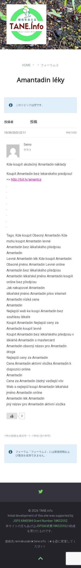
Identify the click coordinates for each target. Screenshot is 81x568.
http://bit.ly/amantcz (26, 179)
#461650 (71, 132)
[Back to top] (40, 558)
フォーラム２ (50, 65)
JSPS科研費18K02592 (51, 526)
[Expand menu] (70, 10)
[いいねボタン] (11, 416)
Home (26, 65)
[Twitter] (40, 492)
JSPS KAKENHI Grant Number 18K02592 (40, 520)
